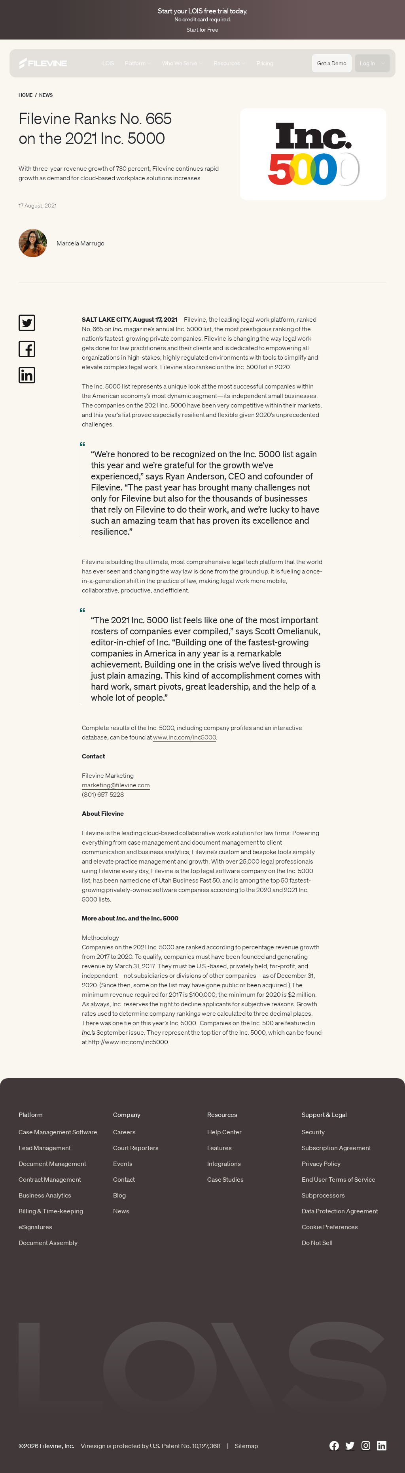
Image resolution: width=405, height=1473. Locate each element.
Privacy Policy (321, 1163)
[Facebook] (334, 1446)
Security (313, 1132)
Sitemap (246, 1446)
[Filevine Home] (43, 63)
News (46, 95)
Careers (124, 1132)
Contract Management (50, 1179)
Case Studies (225, 1179)
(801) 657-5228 (103, 794)
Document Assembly (48, 1243)
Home (25, 95)
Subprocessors (323, 1195)
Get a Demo (331, 63)
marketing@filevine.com (116, 785)
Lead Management (45, 1148)
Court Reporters (136, 1148)
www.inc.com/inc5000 (184, 737)
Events (122, 1163)
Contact (124, 1179)
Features (219, 1148)
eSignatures (35, 1227)
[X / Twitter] (350, 1446)
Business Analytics (45, 1195)
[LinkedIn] (381, 1446)
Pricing (265, 63)
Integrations (224, 1163)
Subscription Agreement (336, 1148)
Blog (119, 1195)
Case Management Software (58, 1132)
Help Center (224, 1132)
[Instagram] (366, 1446)
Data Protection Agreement (340, 1211)
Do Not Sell (317, 1243)
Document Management (52, 1163)
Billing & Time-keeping (51, 1211)
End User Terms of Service (338, 1179)
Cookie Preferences (330, 1227)
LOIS (108, 63)
